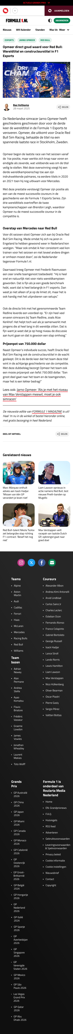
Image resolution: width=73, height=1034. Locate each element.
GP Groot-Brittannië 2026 (19, 876)
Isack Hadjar (52, 647)
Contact (49, 879)
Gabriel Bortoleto (54, 635)
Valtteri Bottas (53, 715)
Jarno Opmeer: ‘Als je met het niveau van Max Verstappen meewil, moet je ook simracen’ (35, 394)
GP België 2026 (19, 887)
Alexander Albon (54, 585)
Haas (16, 620)
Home (48, 802)
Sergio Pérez (52, 709)
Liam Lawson (52, 672)
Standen (40, 30)
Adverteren (51, 832)
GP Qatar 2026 (19, 1008)
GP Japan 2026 (19, 813)
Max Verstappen (54, 678)
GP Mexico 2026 (19, 976)
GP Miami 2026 (19, 823)
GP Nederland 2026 (19, 908)
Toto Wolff (19, 764)
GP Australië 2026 (20, 794)
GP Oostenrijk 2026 (19, 863)
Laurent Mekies (18, 756)
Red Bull (45, 40)
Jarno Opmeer (27, 40)
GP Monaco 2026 (20, 842)
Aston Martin (17, 593)
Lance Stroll (51, 653)
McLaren (18, 626)
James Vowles (18, 737)
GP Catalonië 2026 (21, 851)
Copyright (50, 885)
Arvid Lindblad (53, 598)
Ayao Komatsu (19, 699)
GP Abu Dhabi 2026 (20, 1018)
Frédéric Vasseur (18, 718)
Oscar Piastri (52, 696)
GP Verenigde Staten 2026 (20, 966)
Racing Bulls (20, 638)
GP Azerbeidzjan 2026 (20, 940)
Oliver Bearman (54, 690)
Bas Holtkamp (21, 105)
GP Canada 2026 (20, 832)
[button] (59, 11)
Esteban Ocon (53, 616)
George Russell (53, 641)
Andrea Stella (18, 689)
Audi (16, 601)
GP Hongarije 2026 (21, 896)
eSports (9, 40)
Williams (18, 651)
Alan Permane (19, 680)
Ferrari (17, 614)
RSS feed (50, 826)
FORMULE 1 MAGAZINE (47, 411)
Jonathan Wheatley (19, 747)
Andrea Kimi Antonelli (57, 592)
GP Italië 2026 (18, 919)
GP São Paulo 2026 (20, 986)
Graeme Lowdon (18, 727)
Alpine (17, 585)
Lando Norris (52, 659)
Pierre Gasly (52, 703)
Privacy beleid (53, 854)
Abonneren (62, 20)
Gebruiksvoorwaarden (57, 839)
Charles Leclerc (53, 610)
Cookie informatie (55, 860)
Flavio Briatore (18, 708)
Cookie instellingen (55, 867)
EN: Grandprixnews (55, 808)
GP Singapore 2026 (19, 953)
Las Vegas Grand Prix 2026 (19, 998)
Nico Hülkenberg (54, 684)
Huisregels (51, 820)
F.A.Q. (48, 814)
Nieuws (7, 30)
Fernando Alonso (54, 622)
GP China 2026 (19, 804)
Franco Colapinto (54, 629)
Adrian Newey (18, 670)
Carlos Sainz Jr (53, 604)
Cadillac (18, 607)
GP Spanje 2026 (19, 928)
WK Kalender (23, 30)
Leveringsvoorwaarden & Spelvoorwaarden (57, 846)
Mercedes (19, 632)
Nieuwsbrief (52, 873)
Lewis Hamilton (54, 666)
